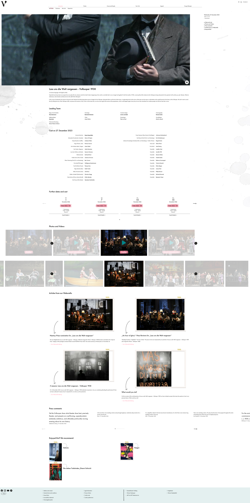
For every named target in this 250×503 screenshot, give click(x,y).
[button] (194, 203)
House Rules (46, 495)
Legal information (88, 490)
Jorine (124, 114)
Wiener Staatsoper (131, 493)
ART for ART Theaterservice (133, 495)
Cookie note (87, 495)
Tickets (84, 6)
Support (162, 6)
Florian (159, 114)
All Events (51, 8)
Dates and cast (208, 22)
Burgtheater (170, 490)
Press (4, 493)
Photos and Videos (209, 24)
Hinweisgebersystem (48, 500)
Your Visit (138, 6)
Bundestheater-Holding (132, 490)
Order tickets (64, 206)
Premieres (58, 8)
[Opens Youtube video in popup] (29, 243)
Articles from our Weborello (211, 27)
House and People (111, 6)
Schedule (60, 6)
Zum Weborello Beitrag (56, 344)
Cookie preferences (88, 497)
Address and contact (48, 490)
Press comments (208, 25)
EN (241, 2)
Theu (52, 114)
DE (238, 2)
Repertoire (70, 8)
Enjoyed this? (208, 29)
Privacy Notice (87, 493)
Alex (51, 119)
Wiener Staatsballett (172, 493)
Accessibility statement (48, 497)
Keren (89, 135)
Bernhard (89, 114)
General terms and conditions (50, 493)
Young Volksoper (188, 6)
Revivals (64, 8)
